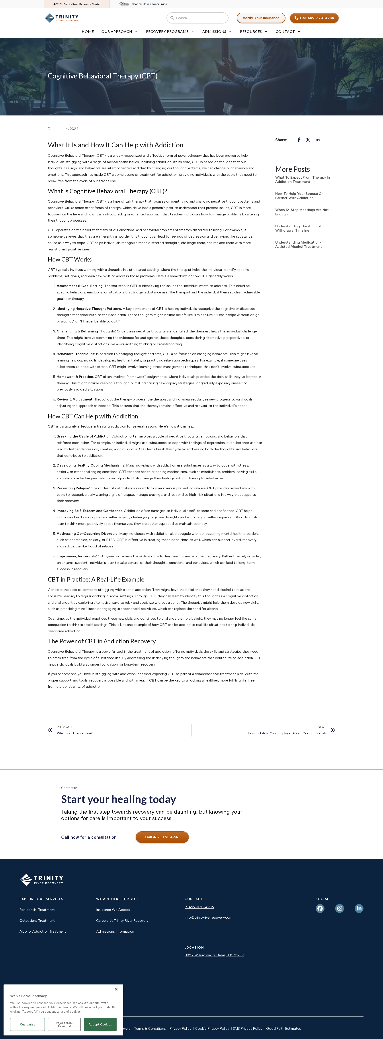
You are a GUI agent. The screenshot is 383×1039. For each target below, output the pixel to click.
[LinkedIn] (359, 908)
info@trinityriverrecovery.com (208, 917)
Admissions (214, 31)
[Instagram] (339, 908)
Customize (27, 1024)
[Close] (116, 989)
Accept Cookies (100, 1024)
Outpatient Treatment (37, 920)
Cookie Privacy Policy (212, 1028)
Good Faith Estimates (283, 1028)
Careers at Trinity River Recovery (122, 920)
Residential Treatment (37, 910)
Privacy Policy (180, 1028)
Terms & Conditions (150, 1028)
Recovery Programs (167, 31)
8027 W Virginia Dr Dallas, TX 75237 (214, 955)
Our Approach (117, 31)
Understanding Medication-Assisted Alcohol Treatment (298, 244)
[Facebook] (320, 908)
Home (88, 31)
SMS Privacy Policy (247, 1028)
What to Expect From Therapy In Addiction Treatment (302, 179)
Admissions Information (115, 931)
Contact (285, 31)
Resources (251, 31)
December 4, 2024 (63, 129)
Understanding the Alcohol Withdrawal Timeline (298, 228)
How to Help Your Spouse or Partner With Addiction (299, 195)
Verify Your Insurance (261, 18)
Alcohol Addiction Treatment (43, 931)
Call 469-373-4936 (317, 18)
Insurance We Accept (113, 910)
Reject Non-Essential (64, 1024)
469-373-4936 (201, 907)
